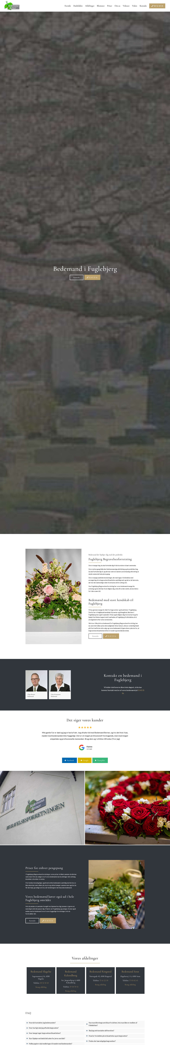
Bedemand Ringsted (100, 971)
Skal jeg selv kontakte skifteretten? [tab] (101, 1031)
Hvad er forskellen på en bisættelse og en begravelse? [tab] (108, 1036)
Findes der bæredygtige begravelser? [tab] (102, 1041)
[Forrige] (23, 979)
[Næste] (147, 979)
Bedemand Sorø (130, 971)
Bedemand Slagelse (41, 971)
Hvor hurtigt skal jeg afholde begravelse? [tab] (44, 1028)
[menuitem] (67, 6)
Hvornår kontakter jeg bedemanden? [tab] (42, 1023)
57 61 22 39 (103, 980)
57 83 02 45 (133, 980)
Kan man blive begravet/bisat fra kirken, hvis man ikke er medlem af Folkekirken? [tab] (113, 1024)
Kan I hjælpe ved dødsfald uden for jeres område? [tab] (47, 1038)
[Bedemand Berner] (11, 6)
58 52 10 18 (44, 983)
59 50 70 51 (74, 987)
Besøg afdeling (41, 987)
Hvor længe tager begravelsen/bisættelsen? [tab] (45, 1033)
